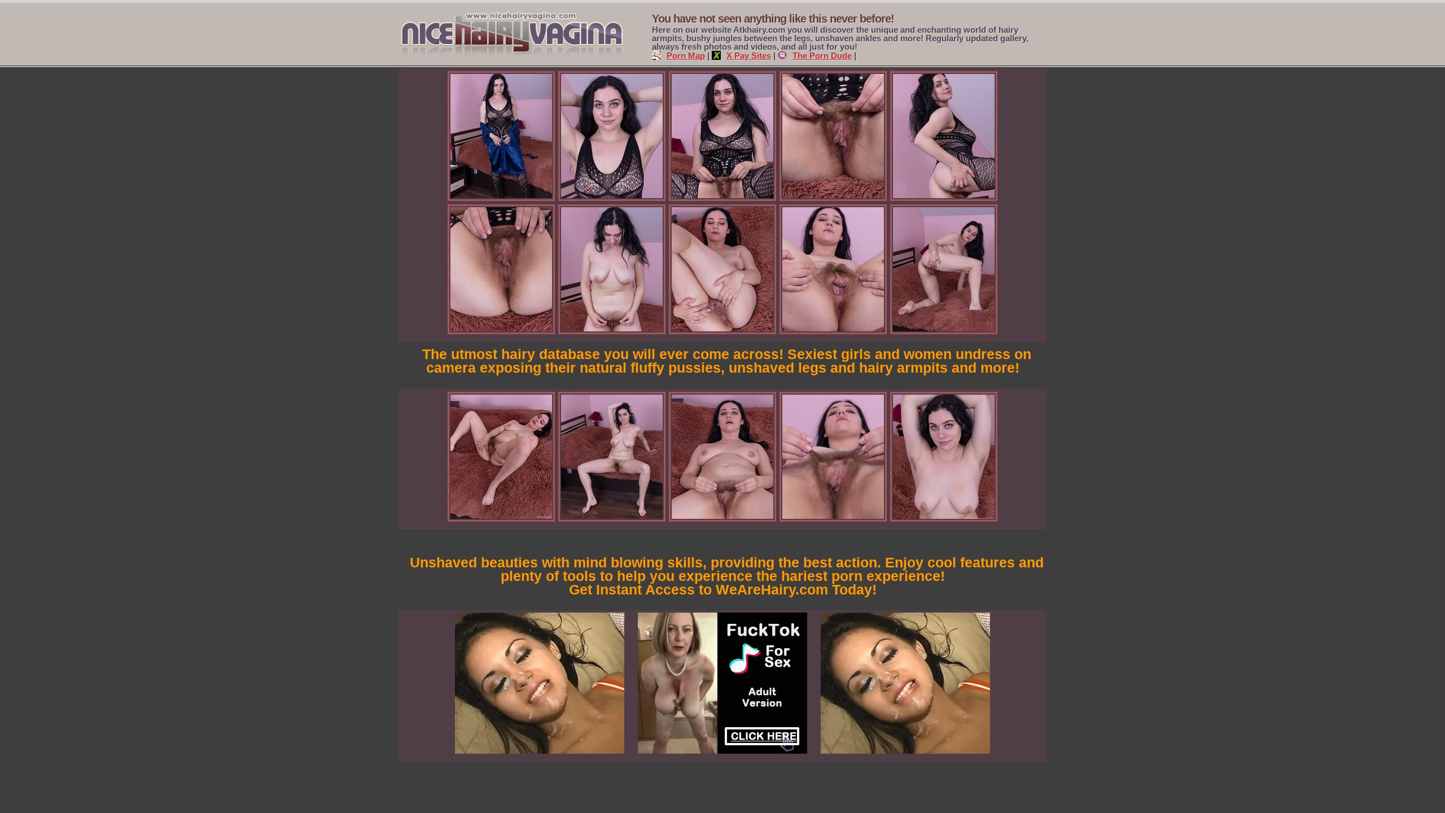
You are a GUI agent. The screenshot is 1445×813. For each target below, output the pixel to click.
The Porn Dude (822, 55)
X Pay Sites (748, 55)
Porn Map (686, 55)
